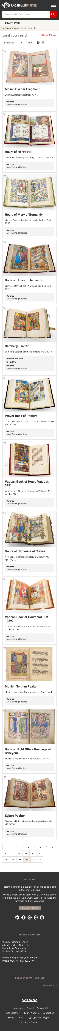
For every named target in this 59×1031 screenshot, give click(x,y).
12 (26, 853)
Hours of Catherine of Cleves (25, 551)
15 (47, 853)
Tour (26, 1012)
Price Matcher (12, 1012)
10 (12, 853)
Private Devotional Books (21, 28)
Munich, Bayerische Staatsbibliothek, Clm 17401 (28, 758)
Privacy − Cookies (30, 1022)
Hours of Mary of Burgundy (24, 214)
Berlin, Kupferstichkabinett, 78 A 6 (21, 95)
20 (34, 859)
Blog (21, 1017)
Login (46, 1017)
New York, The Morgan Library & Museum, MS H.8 (29, 157)
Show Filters (49, 35)
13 (33, 853)
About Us (36, 1012)
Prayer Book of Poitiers (21, 416)
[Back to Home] (19, 5)
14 (40, 853)
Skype (11, 1017)
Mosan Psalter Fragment (22, 89)
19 (27, 859)
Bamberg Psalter (16, 346)
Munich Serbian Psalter (21, 686)
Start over (12, 23)
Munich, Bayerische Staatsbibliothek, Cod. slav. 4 (28, 692)
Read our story (29, 908)
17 (13, 859)
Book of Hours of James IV (23, 280)
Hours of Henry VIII (18, 152)
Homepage (17, 1008)
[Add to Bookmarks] (4, 51)
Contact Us (48, 1012)
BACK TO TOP (29, 1000)
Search (30, 1008)
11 (19, 853)
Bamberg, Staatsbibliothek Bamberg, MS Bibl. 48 (28, 351)
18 (20, 859)
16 (6, 859)
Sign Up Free (34, 1017)
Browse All (42, 1008)
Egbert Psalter (15, 816)
